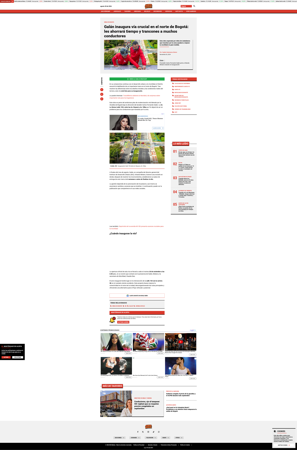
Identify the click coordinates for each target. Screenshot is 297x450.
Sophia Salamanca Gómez (169, 52)
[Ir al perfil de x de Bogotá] (143, 432)
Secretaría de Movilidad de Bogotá (181, 96)
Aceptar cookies (282, 445)
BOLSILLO (147, 11)
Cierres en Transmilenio (182, 109)
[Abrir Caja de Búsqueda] (194, 6)
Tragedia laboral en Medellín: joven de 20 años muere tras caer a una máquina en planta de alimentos (186, 181)
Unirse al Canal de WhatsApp (138, 79)
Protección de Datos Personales (169, 445)
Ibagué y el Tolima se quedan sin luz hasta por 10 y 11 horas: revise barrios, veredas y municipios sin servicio (186, 167)
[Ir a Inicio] (148, 6)
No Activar (17, 357)
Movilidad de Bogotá (181, 92)
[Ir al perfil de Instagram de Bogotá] (148, 432)
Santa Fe (177, 89)
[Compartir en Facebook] (101, 89)
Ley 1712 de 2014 (148, 447)
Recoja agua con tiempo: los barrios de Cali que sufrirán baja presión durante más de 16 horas (186, 154)
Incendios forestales (181, 100)
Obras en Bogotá (117, 306)
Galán (131, 306)
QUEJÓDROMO (105, 11)
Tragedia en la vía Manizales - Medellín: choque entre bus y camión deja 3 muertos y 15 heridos (186, 195)
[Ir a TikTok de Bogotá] (153, 432)
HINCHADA (137, 11)
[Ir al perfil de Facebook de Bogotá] (137, 432)
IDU (126, 306)
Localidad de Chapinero (182, 83)
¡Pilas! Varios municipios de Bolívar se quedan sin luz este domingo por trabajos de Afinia (186, 209)
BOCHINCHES (158, 11)
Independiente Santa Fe (182, 86)
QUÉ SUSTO (179, 11)
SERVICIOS (168, 11)
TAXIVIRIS (127, 11)
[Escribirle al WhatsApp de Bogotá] (159, 432)
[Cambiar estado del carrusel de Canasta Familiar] (12, 1)
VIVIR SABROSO (191, 11)
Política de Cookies (283, 441)
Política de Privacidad (138, 445)
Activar (6, 357)
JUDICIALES (117, 11)
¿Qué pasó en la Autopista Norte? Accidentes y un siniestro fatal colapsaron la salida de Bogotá (181, 409)
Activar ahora (123, 322)
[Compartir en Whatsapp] (101, 98)
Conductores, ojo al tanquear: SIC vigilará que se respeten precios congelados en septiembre (147, 405)
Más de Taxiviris (112, 386)
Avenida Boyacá (140, 306)
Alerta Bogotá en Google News (139, 295)
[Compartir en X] (101, 94)
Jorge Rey (177, 103)
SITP (175, 112)
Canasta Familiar (5, 1)
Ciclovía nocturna (180, 106)
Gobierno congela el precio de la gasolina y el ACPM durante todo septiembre (181, 394)
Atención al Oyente (152, 445)
